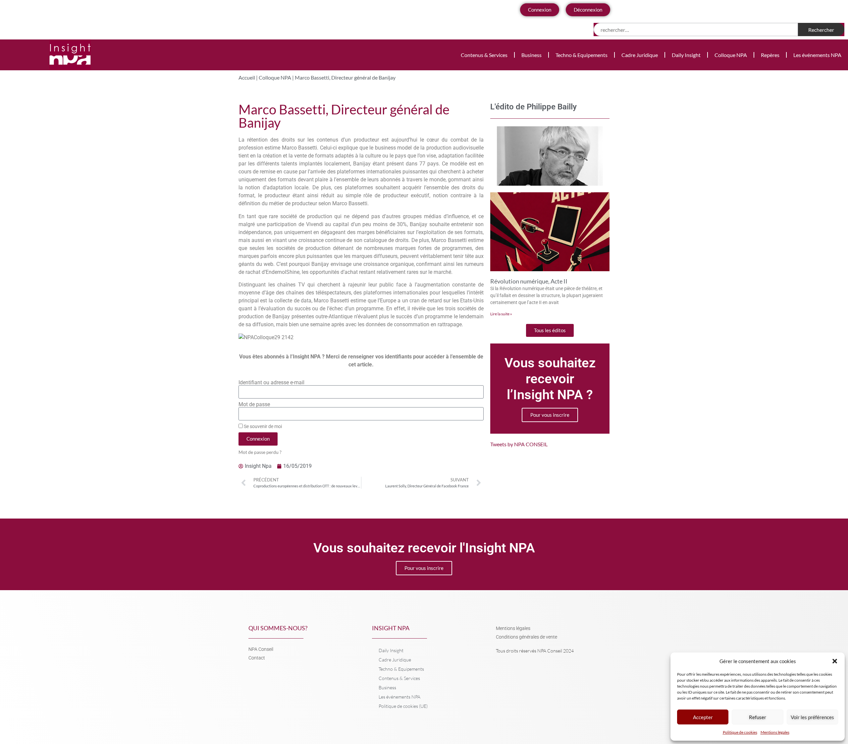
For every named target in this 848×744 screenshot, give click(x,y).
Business (531, 55)
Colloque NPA (731, 55)
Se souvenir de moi (262, 426)
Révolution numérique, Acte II (528, 281)
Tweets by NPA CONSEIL (519, 444)
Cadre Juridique (639, 55)
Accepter (703, 717)
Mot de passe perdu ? (260, 452)
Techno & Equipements (582, 55)
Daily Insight (686, 55)
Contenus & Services (484, 55)
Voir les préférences (812, 717)
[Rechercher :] (696, 29)
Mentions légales (775, 732)
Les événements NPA (817, 55)
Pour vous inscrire (549, 415)
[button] (834, 661)
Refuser (757, 717)
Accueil (246, 77)
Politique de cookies (740, 732)
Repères (770, 55)
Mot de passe (254, 404)
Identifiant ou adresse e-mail (271, 382)
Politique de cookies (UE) (403, 706)
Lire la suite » (501, 313)
